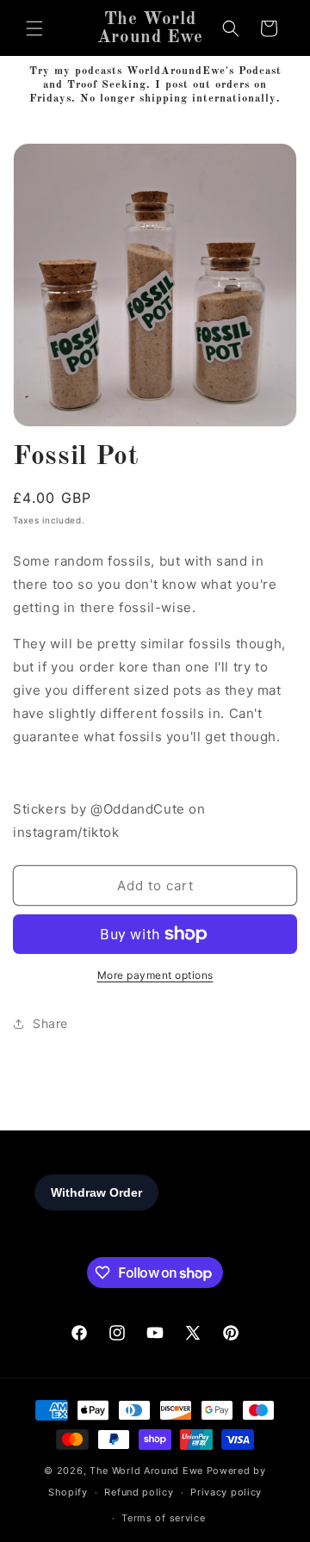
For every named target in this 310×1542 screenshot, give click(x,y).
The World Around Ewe (146, 1471)
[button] (34, 28)
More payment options (155, 975)
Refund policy (138, 1492)
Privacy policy (226, 1492)
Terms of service (163, 1518)
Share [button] (50, 1023)
